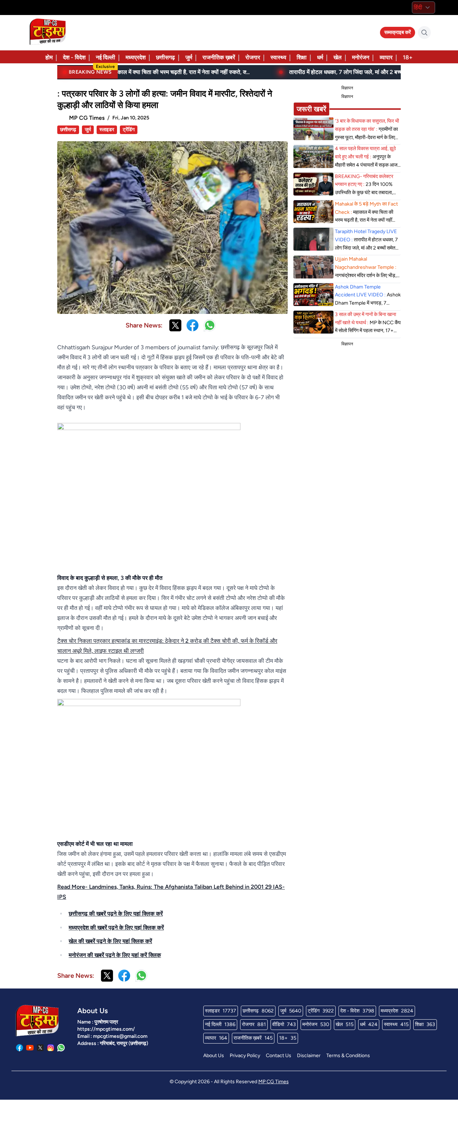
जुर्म (188, 57)
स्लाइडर (106, 130)
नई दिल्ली (105, 57)
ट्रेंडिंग (129, 130)
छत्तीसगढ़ (165, 57)
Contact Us (278, 1055)
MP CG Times (273, 1082)
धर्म (320, 57)
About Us (213, 1055)
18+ (408, 57)
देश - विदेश (74, 57)
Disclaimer (309, 1055)
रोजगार (252, 57)
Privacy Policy (245, 1055)
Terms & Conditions (348, 1055)
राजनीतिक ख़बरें (219, 57)
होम (49, 57)
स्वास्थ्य (278, 57)
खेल (337, 57)
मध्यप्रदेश (136, 57)
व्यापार (386, 57)
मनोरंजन (360, 57)
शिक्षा (302, 57)
